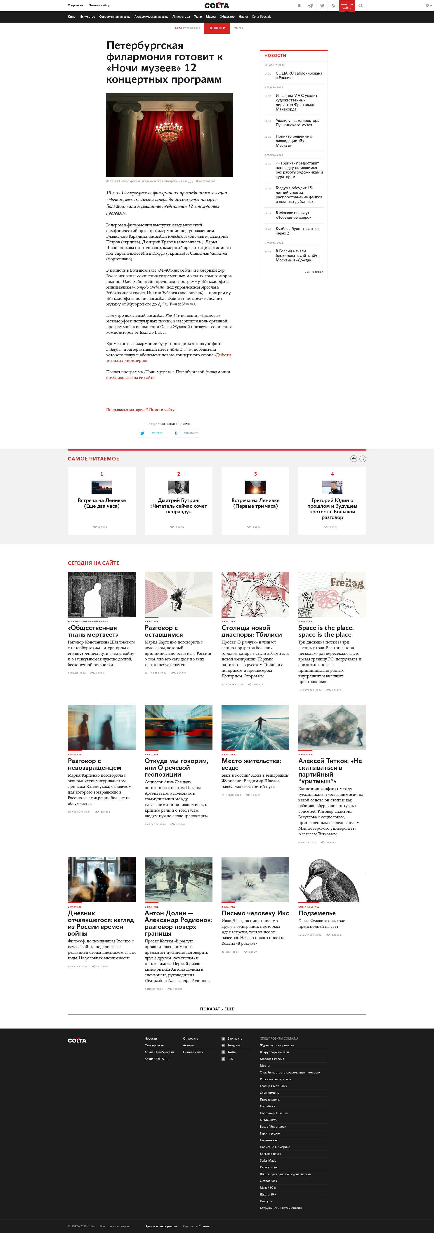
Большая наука (270, 1153)
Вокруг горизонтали (274, 1052)
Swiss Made (268, 1160)
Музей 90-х (268, 1187)
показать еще (217, 1009)
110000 (178, 989)
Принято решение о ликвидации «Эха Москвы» (294, 141)
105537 (331, 842)
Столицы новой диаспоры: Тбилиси (252, 631)
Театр (198, 16)
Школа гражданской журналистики (285, 1174)
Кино (71, 16)
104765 (256, 795)
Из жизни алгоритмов (275, 1079)
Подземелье (317, 913)
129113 (336, 935)
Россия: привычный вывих (88, 621)
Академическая (151, 16)
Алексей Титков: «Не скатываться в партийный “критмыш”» (330, 771)
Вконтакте (235, 1038)
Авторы (188, 1045)
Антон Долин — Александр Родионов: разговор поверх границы (178, 923)
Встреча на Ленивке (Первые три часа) (255, 503)
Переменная (269, 1140)
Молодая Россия (272, 1059)
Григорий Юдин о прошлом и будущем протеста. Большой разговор (332, 509)
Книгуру (266, 1201)
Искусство (87, 16)
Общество (227, 16)
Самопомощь (269, 1092)
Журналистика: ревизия (277, 1045)
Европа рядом (270, 1133)
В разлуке (151, 621)
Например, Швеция (274, 1113)
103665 (181, 824)
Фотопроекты (154, 1045)
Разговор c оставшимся (164, 631)
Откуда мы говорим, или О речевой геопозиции (176, 768)
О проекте (75, 5)
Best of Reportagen (273, 1126)
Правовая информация (161, 1226)
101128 (337, 690)
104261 (105, 812)
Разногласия (269, 1167)
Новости (217, 28)
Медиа (211, 16)
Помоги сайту (99, 5)
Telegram (234, 1045)
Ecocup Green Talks (273, 1086)
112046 (102, 966)
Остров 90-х (268, 1181)
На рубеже (267, 1106)
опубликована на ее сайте (130, 378)
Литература (181, 16)
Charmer (205, 1226)
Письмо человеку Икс (255, 913)
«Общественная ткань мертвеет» (93, 631)
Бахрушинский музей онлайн (281, 1208)
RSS (230, 1059)
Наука (243, 16)
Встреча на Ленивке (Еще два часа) (102, 503)
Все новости (314, 272)
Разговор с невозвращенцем (94, 764)
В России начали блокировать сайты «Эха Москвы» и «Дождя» (298, 255)
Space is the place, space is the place (326, 631)
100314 (258, 684)
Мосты (265, 1065)
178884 (256, 527)
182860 (179, 527)
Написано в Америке (275, 1147)
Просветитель (270, 1099)
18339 (100, 673)
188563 (102, 527)
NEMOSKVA (268, 1120)
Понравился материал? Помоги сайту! (140, 410)
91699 (253, 952)
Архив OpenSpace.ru (159, 1052)
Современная (114, 16)
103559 (181, 673)
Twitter (232, 1052)
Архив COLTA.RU (157, 1059)
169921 (333, 527)
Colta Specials (261, 16)
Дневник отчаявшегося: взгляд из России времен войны (101, 923)
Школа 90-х (268, 1194)
